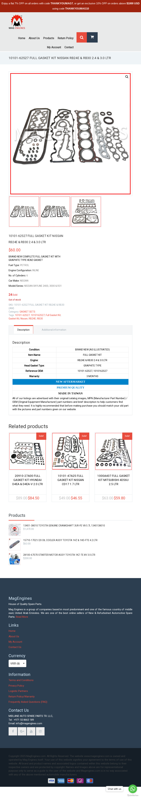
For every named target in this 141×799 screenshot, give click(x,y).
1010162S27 (38, 315)
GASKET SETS (27, 311)
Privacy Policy (16, 685)
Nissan (24, 318)
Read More (22, 616)
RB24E (32, 318)
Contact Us (15, 647)
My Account (15, 641)
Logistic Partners (18, 691)
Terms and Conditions (21, 680)
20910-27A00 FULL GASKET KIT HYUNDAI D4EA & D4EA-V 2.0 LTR (27, 480)
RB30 (40, 318)
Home (12, 630)
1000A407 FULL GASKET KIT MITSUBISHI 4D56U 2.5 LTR (113, 480)
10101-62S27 (22, 315)
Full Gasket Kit (53, 315)
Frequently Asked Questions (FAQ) (28, 701)
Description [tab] (23, 329)
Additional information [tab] (54, 329)
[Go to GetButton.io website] (132, 795)
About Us (14, 636)
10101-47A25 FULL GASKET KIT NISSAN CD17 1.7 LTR (70, 480)
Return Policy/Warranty (22, 696)
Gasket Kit (14, 318)
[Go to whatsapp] (132, 789)
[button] (127, 77)
